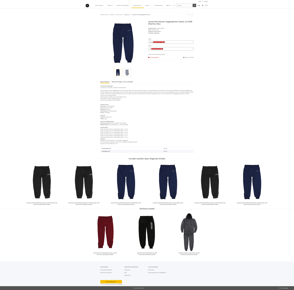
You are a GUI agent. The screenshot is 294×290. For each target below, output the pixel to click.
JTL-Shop (286, 288)
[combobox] (171, 42)
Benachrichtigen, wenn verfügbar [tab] (122, 82)
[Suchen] (194, 5)
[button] (199, 5)
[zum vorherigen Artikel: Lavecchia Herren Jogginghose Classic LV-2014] (188, 14)
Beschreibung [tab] (104, 82)
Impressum (127, 270)
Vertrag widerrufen (111, 281)
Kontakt (206, 1)
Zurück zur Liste (105, 14)
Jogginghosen (157, 31)
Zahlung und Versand (105, 272)
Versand (120, 284)
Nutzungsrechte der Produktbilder (157, 272)
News (200, 1)
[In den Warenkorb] (101, 20)
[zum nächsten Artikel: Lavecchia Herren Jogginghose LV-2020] (192, 14)
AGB (125, 272)
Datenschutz (127, 275)
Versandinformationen (106, 270)
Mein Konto (151, 270)
